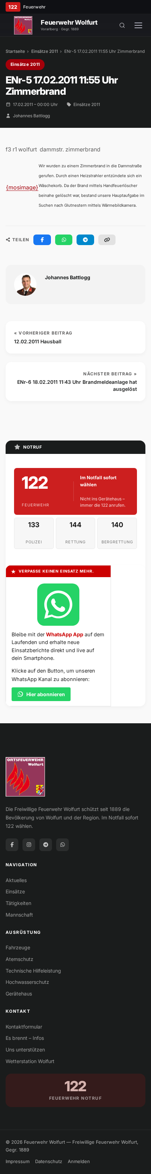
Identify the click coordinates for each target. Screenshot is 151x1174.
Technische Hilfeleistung (33, 971)
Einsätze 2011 (44, 51)
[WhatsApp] (62, 844)
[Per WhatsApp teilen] (64, 240)
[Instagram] (28, 844)
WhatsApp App (64, 634)
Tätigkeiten (18, 903)
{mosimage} (22, 187)
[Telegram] (45, 844)
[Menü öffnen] (138, 25)
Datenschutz (48, 1161)
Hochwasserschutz (27, 982)
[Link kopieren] (107, 240)
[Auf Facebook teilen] (42, 240)
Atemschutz (19, 959)
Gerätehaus (19, 994)
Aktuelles (16, 880)
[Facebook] (12, 844)
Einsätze (15, 891)
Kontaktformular (24, 1027)
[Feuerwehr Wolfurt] (23, 25)
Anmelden (79, 1161)
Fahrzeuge (18, 947)
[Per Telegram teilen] (85, 240)
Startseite (15, 51)
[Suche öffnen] (122, 25)
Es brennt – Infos (25, 1038)
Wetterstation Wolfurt (30, 1061)
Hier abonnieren (45, 694)
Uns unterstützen (25, 1050)
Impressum (17, 1161)
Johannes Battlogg (31, 115)
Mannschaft (19, 915)
